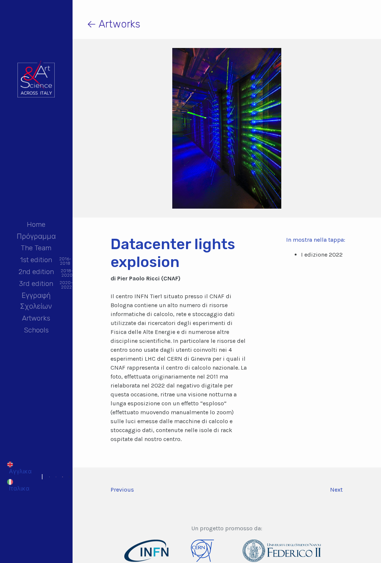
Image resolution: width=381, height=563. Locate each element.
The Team (36, 248)
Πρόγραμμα (36, 236)
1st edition (36, 260)
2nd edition (36, 272)
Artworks (36, 318)
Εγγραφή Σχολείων (36, 301)
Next (336, 489)
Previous (122, 489)
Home (36, 224)
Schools (36, 330)
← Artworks (113, 24)
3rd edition (36, 284)
